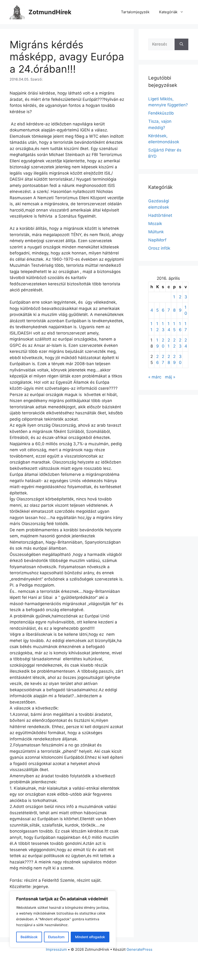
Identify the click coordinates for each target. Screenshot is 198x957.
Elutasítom (56, 937)
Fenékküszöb (161, 113)
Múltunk (156, 231)
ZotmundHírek (49, 12)
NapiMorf (157, 240)
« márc (154, 377)
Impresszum (56, 949)
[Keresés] (181, 44)
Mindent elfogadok (90, 937)
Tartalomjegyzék (135, 12)
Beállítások (29, 937)
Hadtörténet (160, 215)
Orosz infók (159, 248)
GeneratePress (139, 949)
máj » (170, 377)
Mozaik (155, 223)
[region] (63, 919)
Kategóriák (168, 12)
